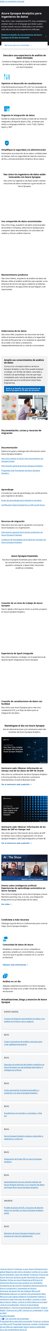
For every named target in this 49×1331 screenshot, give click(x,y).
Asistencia (27, 1285)
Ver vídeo (5, 904)
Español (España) (7, 1316)
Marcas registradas (14, 1327)
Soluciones (4, 1283)
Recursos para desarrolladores (13, 1296)
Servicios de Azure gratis (16, 1277)
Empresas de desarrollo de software (15, 1291)
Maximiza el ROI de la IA (32, 1280)
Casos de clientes (21, 1274)
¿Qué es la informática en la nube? (32, 1302)
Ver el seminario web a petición (15, 784)
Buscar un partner (19, 1294)
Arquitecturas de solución (11, 1285)
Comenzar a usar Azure (24, 1269)
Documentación (34, 1294)
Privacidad (17, 1324)
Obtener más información (14, 965)
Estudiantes (32, 1296)
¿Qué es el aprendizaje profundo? (25, 1307)
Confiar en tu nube (39, 1272)
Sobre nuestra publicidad (34, 1327)
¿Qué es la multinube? (9, 1305)
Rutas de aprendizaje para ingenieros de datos (21, 500)
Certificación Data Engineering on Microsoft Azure (23, 505)
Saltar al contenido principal (12, 1)
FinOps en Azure (15, 1280)
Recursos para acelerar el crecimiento (26, 1283)
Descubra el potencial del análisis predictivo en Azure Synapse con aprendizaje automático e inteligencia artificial (24, 1067)
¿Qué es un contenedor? (32, 1310)
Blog (44, 1294)
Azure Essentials (7, 1274)
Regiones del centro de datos (18, 1272)
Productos (34, 1274)
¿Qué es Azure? (6, 1269)
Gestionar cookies (30, 1324)
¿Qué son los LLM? (14, 1310)
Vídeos (14, 1302)
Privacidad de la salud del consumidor (16, 1321)
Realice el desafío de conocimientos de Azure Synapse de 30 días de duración (21, 36)
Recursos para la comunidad (17, 45)
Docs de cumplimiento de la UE (13, 1329)
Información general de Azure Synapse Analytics (22, 466)
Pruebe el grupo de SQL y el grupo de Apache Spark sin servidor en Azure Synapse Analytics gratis (24, 1210)
